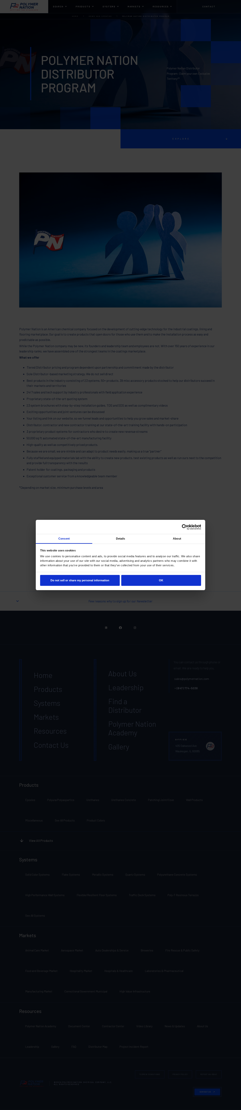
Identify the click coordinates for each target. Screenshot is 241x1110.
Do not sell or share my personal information (79, 580)
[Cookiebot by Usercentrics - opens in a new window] (184, 527)
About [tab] (177, 538)
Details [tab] (120, 538)
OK (161, 580)
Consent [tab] (64, 538)
